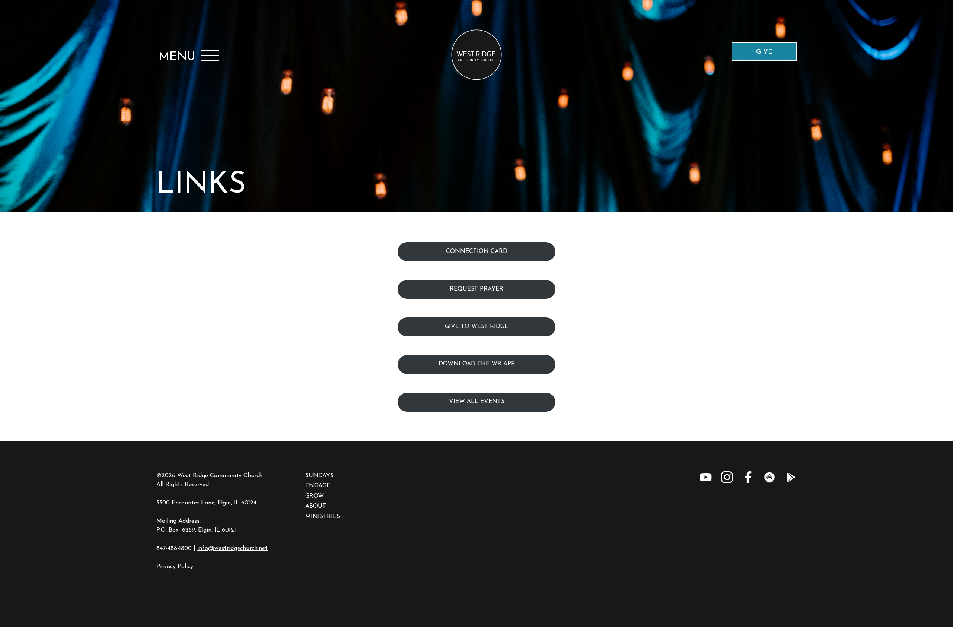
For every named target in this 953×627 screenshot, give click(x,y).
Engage (317, 486)
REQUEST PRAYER (476, 289)
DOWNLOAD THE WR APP (477, 364)
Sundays (319, 476)
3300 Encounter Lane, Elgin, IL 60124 (206, 503)
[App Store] (769, 477)
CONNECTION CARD (476, 251)
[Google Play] (791, 477)
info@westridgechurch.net (232, 548)
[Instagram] (727, 477)
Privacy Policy (174, 567)
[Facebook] (748, 477)
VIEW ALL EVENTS (476, 402)
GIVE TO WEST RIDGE (476, 327)
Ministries (322, 517)
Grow (314, 496)
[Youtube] (706, 477)
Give (764, 52)
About (315, 506)
